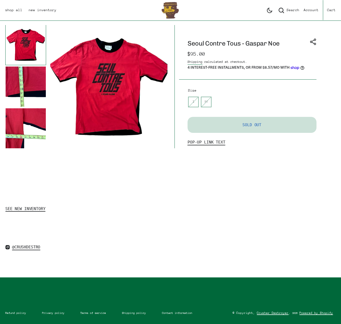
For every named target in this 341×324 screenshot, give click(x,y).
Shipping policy (134, 313)
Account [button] (311, 10)
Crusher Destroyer (273, 313)
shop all (13, 10)
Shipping (195, 62)
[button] (269, 10)
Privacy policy (53, 313)
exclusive (32, 155)
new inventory (42, 10)
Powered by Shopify (316, 313)
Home (9, 155)
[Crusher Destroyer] (170, 10)
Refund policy (15, 313)
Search (293, 10)
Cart (331, 10)
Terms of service (93, 313)
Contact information (177, 313)
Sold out (251, 124)
